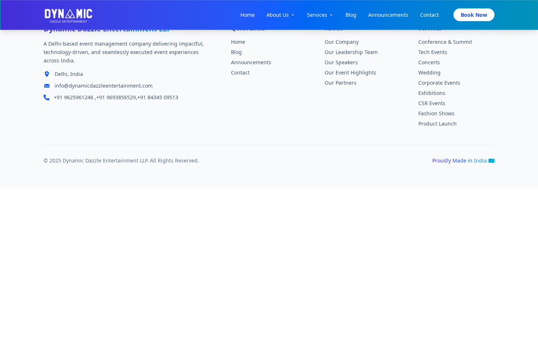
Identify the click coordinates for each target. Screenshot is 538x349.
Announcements (388, 14)
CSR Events (431, 103)
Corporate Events (439, 82)
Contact (429, 14)
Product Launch (437, 123)
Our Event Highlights (350, 72)
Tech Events (432, 52)
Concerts (429, 62)
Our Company (342, 41)
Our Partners (340, 82)
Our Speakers (341, 62)
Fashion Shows (436, 113)
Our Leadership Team (351, 52)
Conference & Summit (445, 41)
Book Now (474, 14)
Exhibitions (431, 92)
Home (247, 14)
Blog (350, 14)
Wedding (429, 72)
